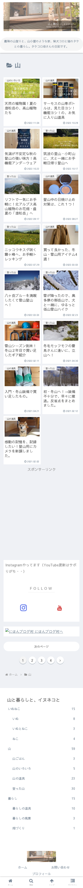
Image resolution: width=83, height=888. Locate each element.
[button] (74, 519)
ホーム (22, 867)
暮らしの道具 (43, 808)
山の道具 (43, 778)
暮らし (41, 798)
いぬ (43, 718)
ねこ (43, 738)
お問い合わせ (60, 867)
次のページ (41, 646)
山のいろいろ (43, 768)
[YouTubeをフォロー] (59, 608)
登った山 (43, 788)
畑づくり (43, 828)
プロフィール (41, 873)
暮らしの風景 (43, 818)
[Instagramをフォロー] (23, 608)
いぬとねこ (43, 728)
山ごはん (43, 758)
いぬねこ (41, 708)
